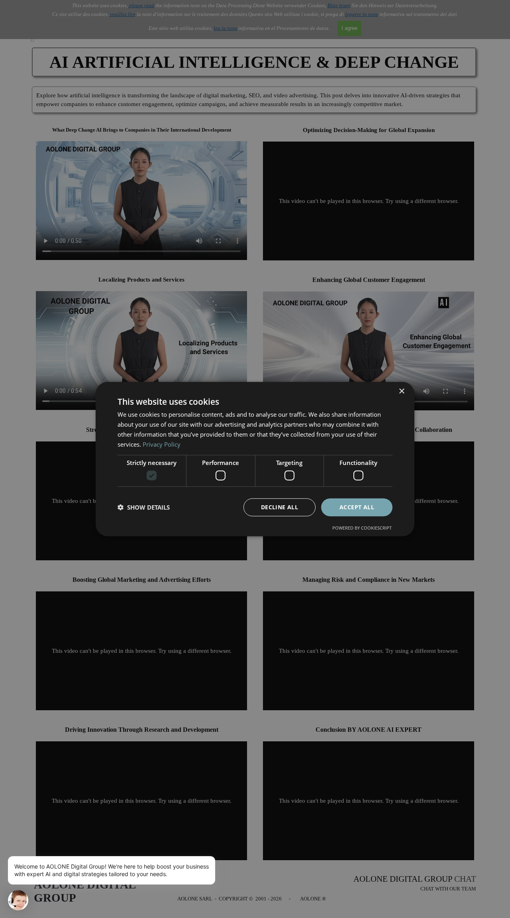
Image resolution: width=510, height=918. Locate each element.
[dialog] (255, 459)
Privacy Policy (161, 444)
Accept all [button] (356, 507)
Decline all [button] (279, 507)
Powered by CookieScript (362, 527)
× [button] (401, 391)
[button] (144, 507)
